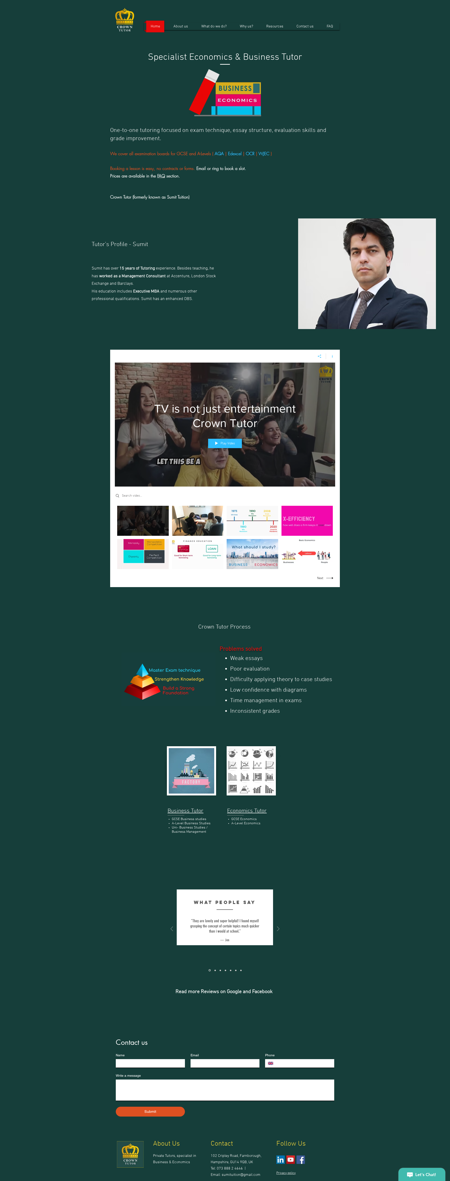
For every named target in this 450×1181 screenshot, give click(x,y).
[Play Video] (143, 521)
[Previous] (172, 929)
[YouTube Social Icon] (290, 1159)
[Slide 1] (210, 970)
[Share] (319, 356)
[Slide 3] (220, 970)
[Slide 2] (215, 970)
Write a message (128, 1075)
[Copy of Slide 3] (235, 970)
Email (195, 1055)
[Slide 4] (225, 970)
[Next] (278, 929)
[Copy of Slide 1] (241, 970)
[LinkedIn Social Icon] (280, 1159)
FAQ (161, 176)
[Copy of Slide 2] (230, 970)
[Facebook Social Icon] (300, 1159)
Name (120, 1055)
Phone (270, 1055)
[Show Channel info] (330, 356)
